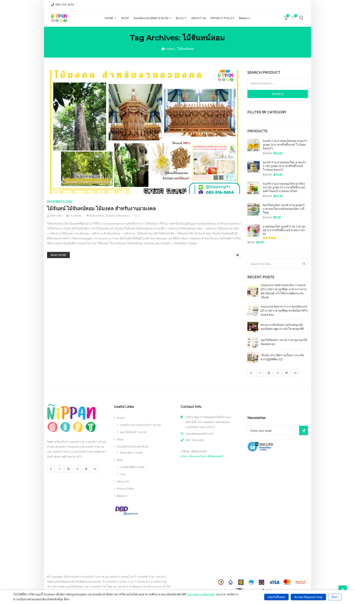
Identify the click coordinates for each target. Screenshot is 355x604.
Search (277, 94)
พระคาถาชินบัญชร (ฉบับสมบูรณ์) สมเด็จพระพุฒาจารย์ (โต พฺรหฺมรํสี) (282, 326)
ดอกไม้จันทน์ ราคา (78, 586)
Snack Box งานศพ (131, 452)
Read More (58, 255)
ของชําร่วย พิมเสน (129, 586)
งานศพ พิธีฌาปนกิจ (132, 467)
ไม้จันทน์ (109, 215)
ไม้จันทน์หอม (122, 215)
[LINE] (260, 373)
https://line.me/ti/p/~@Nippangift (202, 456)
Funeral (76, 215)
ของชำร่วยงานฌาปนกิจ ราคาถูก (140, 425)
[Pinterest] (268, 373)
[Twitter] (286, 373)
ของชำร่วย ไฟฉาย (104, 586)
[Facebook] (251, 373)
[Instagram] (277, 373)
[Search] (304, 263)
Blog (180, 18)
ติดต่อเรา (244, 18)
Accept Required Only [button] (308, 597)
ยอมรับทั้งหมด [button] (276, 597)
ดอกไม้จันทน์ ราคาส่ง (133, 432)
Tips (123, 474)
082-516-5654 (64, 4)
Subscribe (303, 430)
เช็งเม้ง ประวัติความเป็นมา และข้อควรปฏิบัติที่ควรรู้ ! (282, 357)
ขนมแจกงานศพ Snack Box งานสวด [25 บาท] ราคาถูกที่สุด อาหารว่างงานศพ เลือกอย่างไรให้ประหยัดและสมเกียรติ (284, 291)
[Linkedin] (295, 373)
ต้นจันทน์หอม (97, 215)
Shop (125, 18)
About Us (198, 18)
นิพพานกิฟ (56, 215)
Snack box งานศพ (148, 581)
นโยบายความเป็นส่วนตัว (201, 594)
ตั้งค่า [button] (335, 597)
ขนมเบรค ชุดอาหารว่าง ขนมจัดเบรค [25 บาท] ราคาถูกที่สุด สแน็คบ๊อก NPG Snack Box (284, 310)
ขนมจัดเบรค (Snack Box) (151, 18)
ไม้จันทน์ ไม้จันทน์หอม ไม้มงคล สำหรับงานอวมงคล (101, 208)
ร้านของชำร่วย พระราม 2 (119, 581)
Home (109, 18)
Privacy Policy (222, 18)
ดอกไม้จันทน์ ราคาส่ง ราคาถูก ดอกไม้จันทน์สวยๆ (284, 342)
